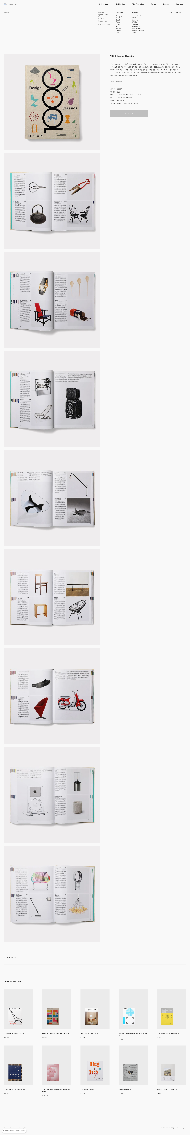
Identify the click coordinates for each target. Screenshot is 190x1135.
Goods (118, 20)
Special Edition (103, 15)
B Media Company (138, 30)
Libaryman (135, 20)
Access (166, 4)
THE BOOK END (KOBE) (168, 1128)
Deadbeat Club (136, 28)
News (153, 4)
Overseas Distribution (10, 1128)
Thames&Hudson (137, 16)
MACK (134, 18)
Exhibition (120, 4)
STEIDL (134, 22)
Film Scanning (138, 4)
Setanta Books (136, 26)
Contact (179, 4)
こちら (129, 103)
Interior (118, 30)
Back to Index (11, 958)
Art (117, 26)
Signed (100, 17)
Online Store (104, 4)
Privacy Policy (23, 1128)
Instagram (183, 1128)
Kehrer (134, 32)
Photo (118, 24)
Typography (120, 16)
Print (117, 32)
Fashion (118, 28)
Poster (118, 22)
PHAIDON (135, 24)
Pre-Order (101, 19)
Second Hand (102, 21)
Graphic (118, 18)
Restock (101, 12)
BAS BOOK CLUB (104, 25)
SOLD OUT (129, 113)
